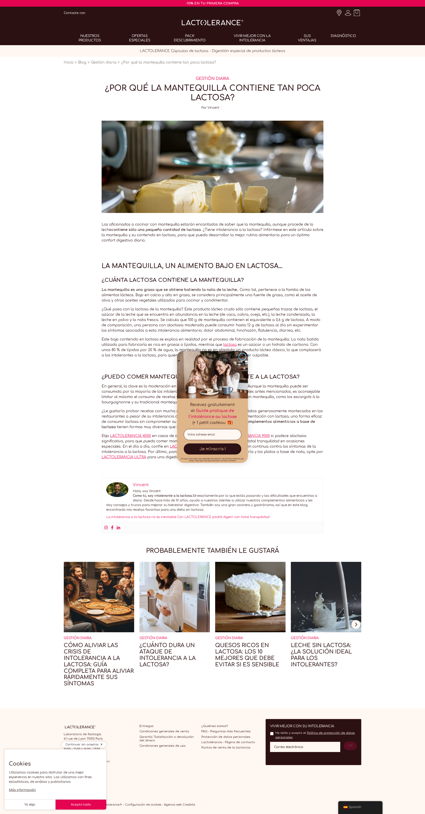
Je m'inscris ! (212, 449)
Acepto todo (81, 804)
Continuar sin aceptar (82, 744)
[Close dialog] (242, 356)
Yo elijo (29, 804)
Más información (22, 790)
